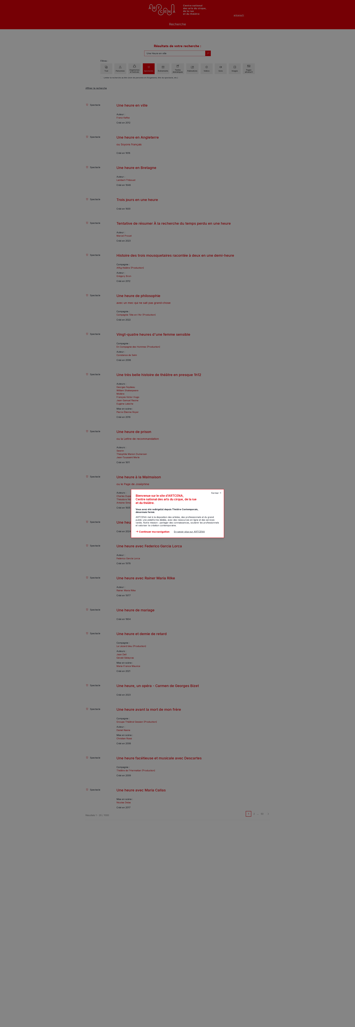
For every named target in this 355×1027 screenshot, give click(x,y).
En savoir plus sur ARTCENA (189, 531)
